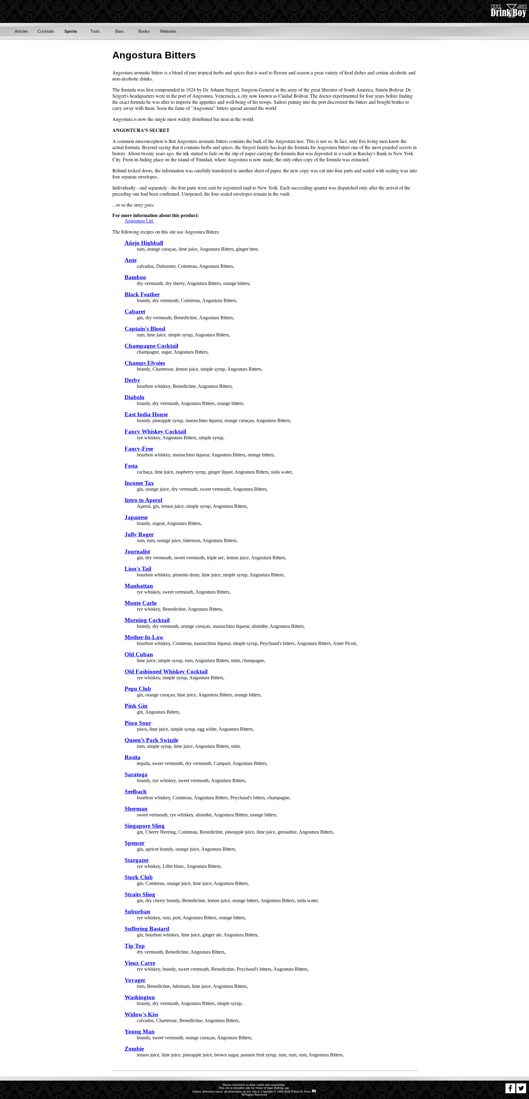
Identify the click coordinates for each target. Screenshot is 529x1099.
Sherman (136, 808)
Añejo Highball (144, 243)
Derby (132, 380)
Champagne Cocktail (151, 346)
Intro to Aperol (143, 500)
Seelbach (136, 791)
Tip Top (135, 946)
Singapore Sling (145, 826)
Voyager (135, 980)
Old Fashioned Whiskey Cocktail (166, 671)
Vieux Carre (140, 963)
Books (144, 31)
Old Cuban (139, 654)
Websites (168, 31)
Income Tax (139, 483)
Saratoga (136, 774)
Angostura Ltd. (139, 220)
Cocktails (46, 31)
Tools (95, 31)
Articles (21, 31)
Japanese (136, 517)
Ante (131, 260)
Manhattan (139, 586)
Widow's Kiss (141, 1014)
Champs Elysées (145, 363)
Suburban (137, 911)
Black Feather (142, 294)
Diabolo (134, 397)
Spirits (70, 31)
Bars (119, 31)
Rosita (133, 757)
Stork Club (139, 877)
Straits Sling (140, 894)
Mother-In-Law (144, 637)
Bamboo (135, 277)
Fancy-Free (139, 448)
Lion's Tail (138, 568)
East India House (146, 414)
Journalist (137, 551)
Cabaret (135, 311)
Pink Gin (136, 706)
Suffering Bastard (147, 928)
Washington (140, 997)
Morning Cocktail (147, 620)
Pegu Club (138, 688)
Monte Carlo (141, 603)
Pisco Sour (138, 723)
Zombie (134, 1048)
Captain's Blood (145, 328)
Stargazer (137, 860)
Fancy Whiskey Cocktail (155, 431)
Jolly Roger (139, 534)
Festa (131, 466)
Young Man (140, 1031)
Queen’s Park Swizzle (151, 740)
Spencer (134, 843)
